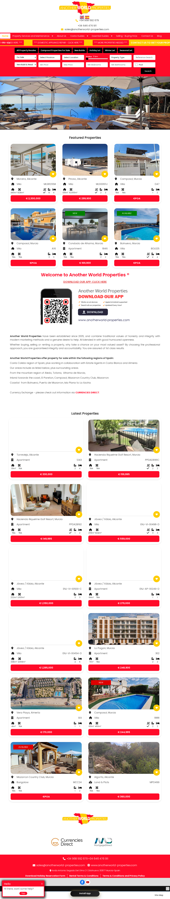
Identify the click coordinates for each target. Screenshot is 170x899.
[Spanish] (87, 17)
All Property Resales (26, 50)
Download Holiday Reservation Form (45, 875)
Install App (85, 893)
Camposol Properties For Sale (55, 50)
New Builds (80, 50)
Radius (92, 56)
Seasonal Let (126, 50)
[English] (82, 17)
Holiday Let (95, 50)
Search (148, 71)
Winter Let (110, 50)
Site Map (159, 895)
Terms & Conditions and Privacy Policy (124, 875)
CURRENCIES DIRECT (87, 392)
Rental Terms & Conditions (83, 875)
